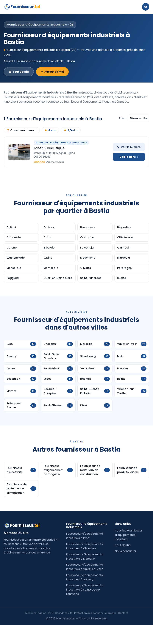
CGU (50, 613)
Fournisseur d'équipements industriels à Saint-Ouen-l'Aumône (84, 589)
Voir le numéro (131, 147)
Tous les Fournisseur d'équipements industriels (128, 535)
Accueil (8, 61)
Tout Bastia (21, 72)
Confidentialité (64, 613)
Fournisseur (25, 7)
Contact (123, 613)
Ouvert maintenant (23, 130)
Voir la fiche (128, 157)
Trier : (123, 118)
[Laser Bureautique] (19, 152)
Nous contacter (125, 551)
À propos (110, 613)
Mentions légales (35, 613)
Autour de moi (54, 72)
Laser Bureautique (49, 148)
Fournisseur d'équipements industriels (40, 61)
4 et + (52, 130)
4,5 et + (73, 130)
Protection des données (89, 613)
